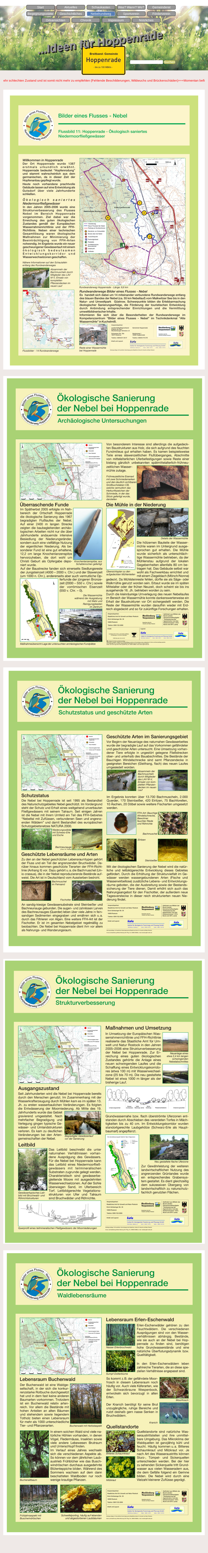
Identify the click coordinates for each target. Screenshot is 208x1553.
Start (40, 7)
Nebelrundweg (101, 13)
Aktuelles (70, 7)
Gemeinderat (161, 7)
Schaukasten (101, 7)
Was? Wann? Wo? (131, 7)
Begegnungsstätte (40, 13)
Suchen (169, 62)
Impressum (116, 20)
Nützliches (146, 20)
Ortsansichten (55, 20)
